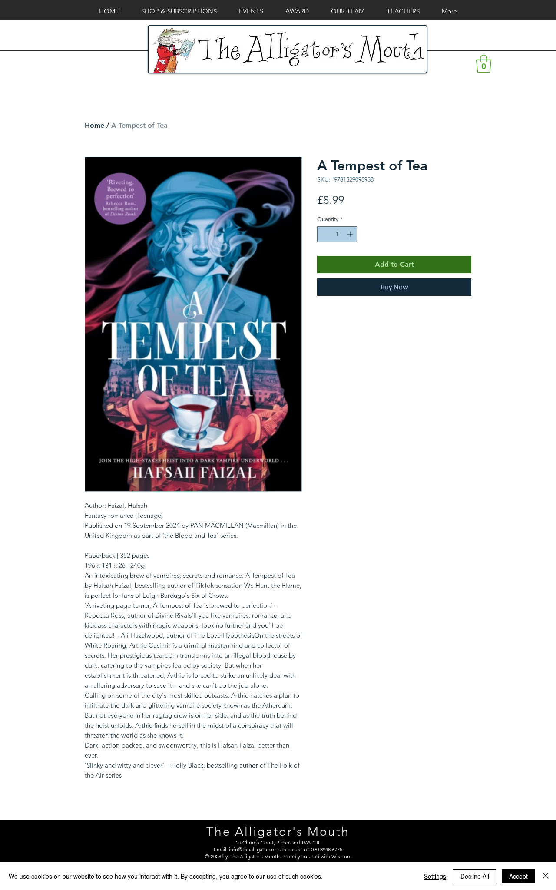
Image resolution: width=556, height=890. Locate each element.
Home (94, 125)
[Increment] (351, 234)
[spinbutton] (337, 234)
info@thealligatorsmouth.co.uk (264, 849)
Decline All (474, 876)
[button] (483, 64)
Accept (518, 876)
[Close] (545, 876)
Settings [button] (435, 876)
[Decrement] (323, 234)
